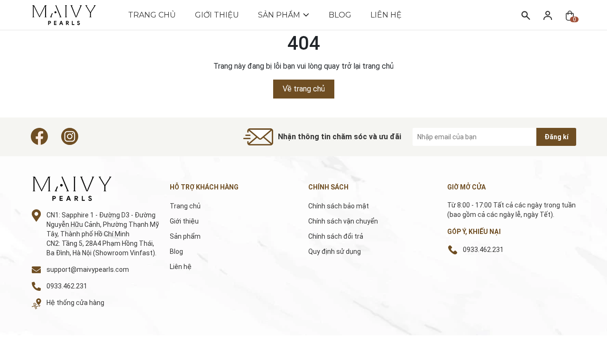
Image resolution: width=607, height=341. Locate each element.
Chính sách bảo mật (338, 206)
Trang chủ (152, 14)
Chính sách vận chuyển (343, 221)
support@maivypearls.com (87, 269)
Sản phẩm (279, 14)
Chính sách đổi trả (335, 236)
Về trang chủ (304, 88)
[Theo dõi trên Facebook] (39, 136)
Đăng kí (556, 137)
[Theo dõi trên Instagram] (69, 136)
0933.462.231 (66, 286)
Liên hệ (386, 14)
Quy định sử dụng (334, 251)
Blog (340, 14)
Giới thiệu (217, 14)
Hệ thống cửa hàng (75, 302)
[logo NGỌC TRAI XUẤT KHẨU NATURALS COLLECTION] (82, 188)
